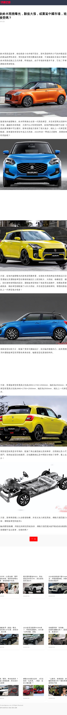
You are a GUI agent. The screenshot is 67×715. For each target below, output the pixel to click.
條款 (10, 707)
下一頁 (33, 539)
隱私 (13, 707)
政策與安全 (6, 707)
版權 (16, 707)
